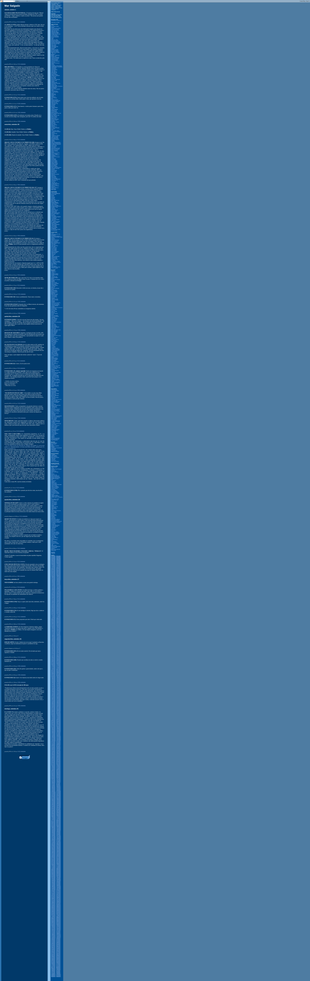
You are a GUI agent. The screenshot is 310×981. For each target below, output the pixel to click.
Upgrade (52, 436)
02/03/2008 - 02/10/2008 (56, 795)
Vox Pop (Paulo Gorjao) (55, 229)
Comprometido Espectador (56, 484)
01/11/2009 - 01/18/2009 (56, 841)
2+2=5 (52, 233)
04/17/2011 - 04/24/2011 (55, 953)
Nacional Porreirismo (55, 520)
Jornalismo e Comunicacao (56, 447)
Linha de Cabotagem (55, 326)
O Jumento (53, 347)
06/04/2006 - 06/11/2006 (56, 711)
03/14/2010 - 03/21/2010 (56, 900)
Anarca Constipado (55, 283)
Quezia (52, 151)
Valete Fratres (54, 545)
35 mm (52, 25)
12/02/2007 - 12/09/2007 (56, 787)
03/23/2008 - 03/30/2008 (56, 802)
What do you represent (55, 549)
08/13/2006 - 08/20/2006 (56, 721)
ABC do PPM (53, 194)
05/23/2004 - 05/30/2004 (56, 609)
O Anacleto (53, 344)
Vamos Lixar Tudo (54, 383)
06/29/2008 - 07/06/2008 (56, 816)
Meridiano (53, 516)
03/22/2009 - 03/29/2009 (56, 850)
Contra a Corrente (54, 205)
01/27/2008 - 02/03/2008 (56, 794)
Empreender (53, 404)
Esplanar (53, 81)
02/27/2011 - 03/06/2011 (55, 946)
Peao (52, 265)
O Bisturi (52, 345)
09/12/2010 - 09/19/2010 (56, 923)
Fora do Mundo (54, 501)
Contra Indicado (54, 69)
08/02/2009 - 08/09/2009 (56, 869)
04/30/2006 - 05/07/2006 (56, 706)
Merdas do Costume (55, 457)
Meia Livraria (53, 333)
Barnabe (52, 473)
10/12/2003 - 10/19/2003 (56, 578)
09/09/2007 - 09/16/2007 (56, 775)
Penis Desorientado (55, 461)
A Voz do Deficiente (55, 35)
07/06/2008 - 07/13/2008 (56, 817)
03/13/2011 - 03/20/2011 (55, 948)
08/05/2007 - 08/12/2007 (56, 770)
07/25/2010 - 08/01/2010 (56, 916)
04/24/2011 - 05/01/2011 (55, 954)
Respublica (53, 155)
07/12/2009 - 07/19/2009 (56, 866)
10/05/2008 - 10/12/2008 (56, 827)
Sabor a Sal (53, 362)
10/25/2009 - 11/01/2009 (56, 880)
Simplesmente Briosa (55, 429)
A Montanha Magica (55, 32)
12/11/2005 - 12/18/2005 (56, 687)
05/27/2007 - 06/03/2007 (56, 761)
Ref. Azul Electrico (54, 537)
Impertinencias (54, 211)
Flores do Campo (54, 315)
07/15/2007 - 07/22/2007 (56, 767)
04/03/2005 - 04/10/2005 (56, 652)
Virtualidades (53, 228)
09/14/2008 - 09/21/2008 (56, 824)
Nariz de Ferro (54, 126)
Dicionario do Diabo (55, 492)
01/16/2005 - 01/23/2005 (56, 642)
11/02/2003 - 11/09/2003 (55, 581)
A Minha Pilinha (54, 455)
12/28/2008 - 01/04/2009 (56, 839)
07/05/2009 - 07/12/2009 (56, 865)
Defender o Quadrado (55, 75)
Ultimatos (53, 437)
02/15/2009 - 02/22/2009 (56, 846)
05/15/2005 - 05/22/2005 (56, 658)
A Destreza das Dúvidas (56, 28)
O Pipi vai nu (53, 460)
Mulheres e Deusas (55, 339)
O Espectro (53, 524)
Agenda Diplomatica (55, 390)
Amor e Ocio (53, 44)
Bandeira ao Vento (54, 49)
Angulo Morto (53, 45)
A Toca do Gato (54, 276)
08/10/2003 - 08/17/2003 (56, 569)
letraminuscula (54, 110)
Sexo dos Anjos (54, 368)
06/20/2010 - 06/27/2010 (56, 913)
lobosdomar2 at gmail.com (56, 20)
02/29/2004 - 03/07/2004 (56, 597)
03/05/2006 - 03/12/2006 (56, 699)
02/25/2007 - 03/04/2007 (56, 748)
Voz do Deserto (54, 230)
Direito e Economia (54, 402)
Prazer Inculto (54, 145)
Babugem (53, 48)
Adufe (52, 38)
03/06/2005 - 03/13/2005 (56, 648)
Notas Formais (54, 417)
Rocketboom (53, 158)
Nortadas (53, 214)
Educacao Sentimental (55, 79)
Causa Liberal (54, 204)
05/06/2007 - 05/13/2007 (56, 758)
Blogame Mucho (54, 292)
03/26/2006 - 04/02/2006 (56, 702)
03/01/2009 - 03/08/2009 (56, 848)
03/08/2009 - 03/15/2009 (56, 849)
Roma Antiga (53, 159)
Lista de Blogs (54, 512)
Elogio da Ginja (54, 311)
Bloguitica (53, 54)
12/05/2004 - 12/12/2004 (56, 636)
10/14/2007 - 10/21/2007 (56, 780)
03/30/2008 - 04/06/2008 (56, 803)
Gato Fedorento (54, 318)
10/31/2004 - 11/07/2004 (56, 631)
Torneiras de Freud (55, 376)
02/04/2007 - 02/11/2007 (56, 745)
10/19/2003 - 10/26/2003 (56, 579)
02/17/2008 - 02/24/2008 (56, 797)
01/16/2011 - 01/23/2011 (55, 940)
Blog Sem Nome (54, 291)
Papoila (52, 356)
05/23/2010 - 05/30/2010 (56, 909)
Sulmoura (53, 175)
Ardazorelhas (53, 284)
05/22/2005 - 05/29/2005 (56, 659)
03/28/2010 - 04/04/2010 (56, 902)
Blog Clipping (53, 443)
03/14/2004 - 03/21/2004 (56, 599)
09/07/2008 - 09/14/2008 (56, 823)
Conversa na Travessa (55, 302)
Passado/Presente (54, 138)
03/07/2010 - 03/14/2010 (56, 899)
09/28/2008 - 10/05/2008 (56, 826)
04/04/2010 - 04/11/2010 (56, 903)
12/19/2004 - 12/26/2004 (56, 638)
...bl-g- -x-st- (53, 53)
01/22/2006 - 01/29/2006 (56, 693)
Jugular (52, 255)
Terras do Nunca (54, 542)
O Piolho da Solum (54, 348)
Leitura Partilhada (54, 109)
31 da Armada (54, 226)
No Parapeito (53, 342)
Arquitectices (53, 392)
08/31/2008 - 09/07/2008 (56, 822)
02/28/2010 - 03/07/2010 (56, 898)
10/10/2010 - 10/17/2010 (56, 927)
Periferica (53, 141)
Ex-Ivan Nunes (54, 247)
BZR (52, 479)
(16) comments (22, 103)
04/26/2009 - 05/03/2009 (56, 855)
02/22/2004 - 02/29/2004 (56, 596)
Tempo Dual (53, 177)
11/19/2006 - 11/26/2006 (55, 734)
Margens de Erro (54, 112)
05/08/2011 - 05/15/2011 (55, 956)
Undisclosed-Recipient (55, 382)
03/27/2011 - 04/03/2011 (55, 950)
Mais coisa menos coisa (56, 329)
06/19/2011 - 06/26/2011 (55, 962)
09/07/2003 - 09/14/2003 (56, 573)
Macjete (52, 513)
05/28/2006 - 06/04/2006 (56, 710)
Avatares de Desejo (55, 239)
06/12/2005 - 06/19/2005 (56, 662)
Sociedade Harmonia (55, 168)
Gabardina (53, 317)
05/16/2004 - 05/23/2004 (56, 608)
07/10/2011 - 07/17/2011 (55, 965)
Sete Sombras (54, 165)
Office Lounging (54, 353)
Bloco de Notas (54, 442)
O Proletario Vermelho (55, 349)
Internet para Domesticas (56, 322)
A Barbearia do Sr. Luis (55, 234)
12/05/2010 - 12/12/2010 (56, 935)
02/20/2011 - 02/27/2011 (55, 945)
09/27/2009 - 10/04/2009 (56, 877)
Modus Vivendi (54, 124)
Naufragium (53, 414)
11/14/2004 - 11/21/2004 (55, 633)
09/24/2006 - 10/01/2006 (56, 727)
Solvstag (52, 169)
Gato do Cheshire (54, 209)
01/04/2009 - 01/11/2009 (56, 840)
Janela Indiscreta (54, 506)
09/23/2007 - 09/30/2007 (56, 777)
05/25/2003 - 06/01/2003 (56, 558)
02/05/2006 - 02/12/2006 (56, 695)
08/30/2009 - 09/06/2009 (56, 873)
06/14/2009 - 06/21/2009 (56, 862)
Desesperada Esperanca (56, 206)
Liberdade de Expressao (56, 510)
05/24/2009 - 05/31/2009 (56, 859)
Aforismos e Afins (54, 39)
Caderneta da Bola (54, 397)
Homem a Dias (54, 210)
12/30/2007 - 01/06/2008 (56, 791)
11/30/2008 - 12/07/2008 (56, 835)
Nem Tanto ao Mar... (55, 213)
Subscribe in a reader (55, 22)
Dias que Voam (54, 309)
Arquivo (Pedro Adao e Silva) (56, 237)
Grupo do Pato (54, 319)
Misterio (52, 336)
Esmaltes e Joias (54, 207)
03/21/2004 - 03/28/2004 (56, 600)
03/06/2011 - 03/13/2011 (55, 947)
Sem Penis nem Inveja (55, 365)
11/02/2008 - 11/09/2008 (55, 831)
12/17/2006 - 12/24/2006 (56, 738)
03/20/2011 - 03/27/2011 (55, 949)
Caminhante (53, 480)
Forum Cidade (54, 249)
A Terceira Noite (54, 34)
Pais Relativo (53, 263)
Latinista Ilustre (54, 508)
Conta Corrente (54, 485)
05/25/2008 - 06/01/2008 (56, 811)
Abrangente (53, 235)
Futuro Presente (54, 91)
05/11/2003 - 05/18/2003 (56, 557)
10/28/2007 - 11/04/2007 (56, 782)
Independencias (54, 252)
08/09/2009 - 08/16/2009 (56, 870)
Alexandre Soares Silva (55, 41)
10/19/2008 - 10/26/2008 (56, 829)
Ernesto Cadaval (54, 313)
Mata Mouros (53, 514)
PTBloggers (53, 449)
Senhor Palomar (54, 162)
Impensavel (53, 321)
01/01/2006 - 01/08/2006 (56, 690)
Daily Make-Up (54, 72)
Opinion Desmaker (54, 354)
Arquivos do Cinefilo (55, 393)
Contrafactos (53, 68)
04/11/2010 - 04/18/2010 (56, 904)
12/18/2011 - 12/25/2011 (55, 973)
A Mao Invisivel (54, 467)
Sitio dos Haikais (54, 166)
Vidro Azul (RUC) (54, 440)
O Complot (53, 523)
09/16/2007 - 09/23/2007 (56, 776)
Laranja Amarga (54, 257)
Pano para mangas (55, 531)
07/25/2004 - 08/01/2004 (56, 617)
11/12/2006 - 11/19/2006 (55, 733)
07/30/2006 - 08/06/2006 (56, 719)
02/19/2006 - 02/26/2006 (56, 697)
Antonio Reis (53, 394)
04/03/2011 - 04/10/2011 (55, 951)
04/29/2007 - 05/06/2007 (56, 757)
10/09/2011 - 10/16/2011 (55, 968)
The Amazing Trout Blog (55, 372)
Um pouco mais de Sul (55, 380)
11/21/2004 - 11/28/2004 (55, 634)
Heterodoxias (53, 504)
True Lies (53, 181)
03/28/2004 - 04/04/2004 (56, 601)
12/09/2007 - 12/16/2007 (56, 788)
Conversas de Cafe (55, 303)
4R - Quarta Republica (55, 221)
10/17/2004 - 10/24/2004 (56, 629)
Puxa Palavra (53, 266)
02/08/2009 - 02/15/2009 (56, 845)
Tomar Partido (54, 225)
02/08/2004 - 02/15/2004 (56, 594)
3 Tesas (52, 272)
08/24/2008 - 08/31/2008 (56, 821)
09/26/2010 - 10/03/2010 (56, 925)
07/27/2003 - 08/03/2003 (56, 567)
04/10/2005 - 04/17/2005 (56, 653)
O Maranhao (53, 527)
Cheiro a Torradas (54, 299)
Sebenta (52, 364)
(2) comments (21, 285)
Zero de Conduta (54, 267)
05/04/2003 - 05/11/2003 (56, 556)
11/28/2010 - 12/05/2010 (56, 934)
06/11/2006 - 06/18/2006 (56, 712)
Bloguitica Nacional (54, 478)
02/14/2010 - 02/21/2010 (56, 896)
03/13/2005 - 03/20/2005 (56, 649)
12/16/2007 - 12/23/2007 (56, 789)
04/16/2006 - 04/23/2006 (56, 704)
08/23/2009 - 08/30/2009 (56, 872)
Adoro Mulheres (54, 456)
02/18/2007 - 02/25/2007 (56, 747)
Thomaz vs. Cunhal (55, 543)
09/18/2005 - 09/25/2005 (56, 675)
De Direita (53, 489)
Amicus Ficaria (54, 282)
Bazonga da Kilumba (55, 288)
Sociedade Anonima (55, 370)
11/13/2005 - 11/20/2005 (55, 683)
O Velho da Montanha (55, 350)
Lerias (52, 509)
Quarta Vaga (53, 536)
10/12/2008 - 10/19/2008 (56, 828)
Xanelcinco (53, 517)
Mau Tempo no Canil (55, 115)
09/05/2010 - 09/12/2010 (56, 922)
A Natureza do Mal (54, 33)
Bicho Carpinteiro (54, 241)
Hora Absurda (54, 320)
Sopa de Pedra (54, 170)
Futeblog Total (54, 406)
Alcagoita (53, 280)
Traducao (53, 553)
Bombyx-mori (53, 56)
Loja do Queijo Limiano (55, 212)
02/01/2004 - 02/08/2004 (56, 593)
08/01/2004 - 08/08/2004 (56, 618)
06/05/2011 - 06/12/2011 (55, 960)
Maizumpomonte (54, 330)
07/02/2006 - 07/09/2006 (56, 715)
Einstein (52, 494)
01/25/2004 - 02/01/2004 (56, 592)
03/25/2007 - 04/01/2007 (56, 752)
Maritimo (52, 412)
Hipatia (52, 95)
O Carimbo (53, 346)
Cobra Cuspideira (54, 245)
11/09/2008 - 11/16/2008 (55, 832)
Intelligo (52, 505)
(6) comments (22, 301)
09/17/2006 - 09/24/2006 (56, 726)
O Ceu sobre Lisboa (55, 130)
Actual (52, 37)
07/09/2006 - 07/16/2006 (56, 716)
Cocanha (53, 64)
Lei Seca (52, 108)
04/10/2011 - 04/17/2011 (55, 952)
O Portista (53, 422)
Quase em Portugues (55, 149)
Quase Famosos (54, 150)
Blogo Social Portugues (55, 242)
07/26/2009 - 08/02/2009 (56, 868)
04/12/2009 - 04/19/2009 (56, 853)
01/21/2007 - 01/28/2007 (56, 743)
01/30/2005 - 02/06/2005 (56, 644)
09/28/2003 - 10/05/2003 (56, 576)
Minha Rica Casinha (55, 121)
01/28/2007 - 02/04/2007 (56, 744)
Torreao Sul (53, 180)
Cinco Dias (53, 244)
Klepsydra (53, 106)
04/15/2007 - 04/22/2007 (56, 755)
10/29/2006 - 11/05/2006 (56, 732)
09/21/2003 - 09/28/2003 (56, 575)
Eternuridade (53, 88)
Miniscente (53, 122)
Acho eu (52, 196)
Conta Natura (53, 67)
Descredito (53, 246)
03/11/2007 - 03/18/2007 (56, 750)
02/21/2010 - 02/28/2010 (56, 897)
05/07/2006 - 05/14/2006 (56, 707)
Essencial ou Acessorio (55, 83)
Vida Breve (53, 186)
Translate (53, 552)
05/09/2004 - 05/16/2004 (56, 607)
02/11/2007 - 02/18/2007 (56, 746)
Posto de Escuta (54, 534)
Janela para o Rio (54, 103)
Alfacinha (53, 281)
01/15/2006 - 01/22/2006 (56, 692)
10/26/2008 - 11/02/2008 (56, 830)
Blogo (52, 444)
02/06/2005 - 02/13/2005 (56, 645)
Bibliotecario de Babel (55, 52)
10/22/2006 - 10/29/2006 (56, 731)
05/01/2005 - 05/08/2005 (56, 656)
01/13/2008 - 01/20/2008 (56, 792)
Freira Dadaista (54, 503)
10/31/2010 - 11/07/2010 (56, 930)
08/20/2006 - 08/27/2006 (56, 722)
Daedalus (53, 306)
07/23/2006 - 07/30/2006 (56, 718)
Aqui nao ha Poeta (54, 471)
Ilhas (52, 98)
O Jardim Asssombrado (55, 131)
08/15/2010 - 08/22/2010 (56, 919)
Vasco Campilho (54, 227)
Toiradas (52, 435)
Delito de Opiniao (54, 74)
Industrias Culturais (55, 101)
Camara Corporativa (55, 57)
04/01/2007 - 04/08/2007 (56, 753)
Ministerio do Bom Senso (56, 335)
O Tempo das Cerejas (55, 261)
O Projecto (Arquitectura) (56, 423)
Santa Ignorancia (54, 363)
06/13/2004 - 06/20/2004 (56, 612)
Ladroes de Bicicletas (55, 256)
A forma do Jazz (54, 389)
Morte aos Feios (54, 337)
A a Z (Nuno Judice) (55, 26)
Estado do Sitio (54, 85)
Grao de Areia (54, 250)
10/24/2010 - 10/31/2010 (56, 929)
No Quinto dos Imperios (55, 522)
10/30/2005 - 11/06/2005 (56, 681)
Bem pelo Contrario (55, 51)
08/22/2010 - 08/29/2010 (56, 920)
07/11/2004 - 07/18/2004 (56, 616)
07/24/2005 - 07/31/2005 (56, 668)
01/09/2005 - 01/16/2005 (56, 641)
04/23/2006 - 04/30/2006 (56, 705)
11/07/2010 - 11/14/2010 (55, 931)
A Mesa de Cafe (54, 31)
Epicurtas (53, 312)
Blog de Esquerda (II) (55, 476)
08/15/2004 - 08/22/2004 (56, 620)
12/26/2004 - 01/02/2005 (56, 639)
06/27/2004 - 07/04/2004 (56, 614)
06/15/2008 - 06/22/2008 (56, 814)
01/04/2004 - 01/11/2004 (56, 589)
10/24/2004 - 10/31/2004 (56, 630)
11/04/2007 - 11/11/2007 (55, 783)
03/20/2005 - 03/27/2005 (56, 650)
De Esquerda (53, 490)
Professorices (54, 146)
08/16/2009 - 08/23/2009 (56, 871)
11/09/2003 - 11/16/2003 (55, 582)
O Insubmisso (54, 217)
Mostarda (53, 125)
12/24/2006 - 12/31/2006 (56, 739)
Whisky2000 (53, 550)
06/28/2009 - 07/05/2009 (56, 864)
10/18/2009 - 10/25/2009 (56, 879)
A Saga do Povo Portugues (56, 469)
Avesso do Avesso (54, 240)
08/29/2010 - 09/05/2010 (56, 921)
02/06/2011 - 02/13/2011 (55, 943)
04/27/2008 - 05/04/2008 (56, 807)
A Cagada (53, 454)
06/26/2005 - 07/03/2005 (56, 664)
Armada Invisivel (54, 285)
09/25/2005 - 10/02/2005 (56, 676)
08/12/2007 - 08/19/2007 (56, 771)
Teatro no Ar (53, 431)
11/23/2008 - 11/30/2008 (55, 834)
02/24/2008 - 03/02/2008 (56, 798)
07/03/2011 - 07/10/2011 (55, 964)
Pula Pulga (53, 535)
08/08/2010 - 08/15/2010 (56, 918)
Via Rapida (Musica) (55, 439)
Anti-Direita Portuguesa (55, 236)
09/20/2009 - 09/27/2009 (56, 876)
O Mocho (53, 132)
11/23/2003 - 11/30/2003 (55, 584)
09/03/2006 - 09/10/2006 (56, 724)
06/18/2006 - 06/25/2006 (56, 713)
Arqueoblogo (53, 391)
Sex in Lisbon (53, 428)
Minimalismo (53, 334)
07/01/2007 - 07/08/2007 (56, 765)
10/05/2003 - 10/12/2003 (56, 577)
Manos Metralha (54, 331)
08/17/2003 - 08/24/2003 (56, 570)
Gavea (52, 92)
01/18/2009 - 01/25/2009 (56, 842)
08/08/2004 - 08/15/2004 (56, 619)
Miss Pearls (53, 123)
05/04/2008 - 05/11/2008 (56, 808)
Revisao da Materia (55, 361)
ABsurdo (52, 470)
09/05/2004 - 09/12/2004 (56, 623)
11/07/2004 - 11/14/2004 (55, 632)
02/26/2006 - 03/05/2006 (56, 698)
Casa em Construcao (55, 61)
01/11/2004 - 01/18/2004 (56, 590)
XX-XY (52, 386)
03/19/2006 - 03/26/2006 (56, 701)
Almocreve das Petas (55, 43)
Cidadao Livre (54, 482)
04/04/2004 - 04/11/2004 (56, 602)
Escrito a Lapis (54, 80)
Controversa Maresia (55, 304)
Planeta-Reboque (54, 358)
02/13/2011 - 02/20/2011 (55, 944)
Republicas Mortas (54, 222)
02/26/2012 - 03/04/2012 (56, 976)
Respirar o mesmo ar (55, 425)
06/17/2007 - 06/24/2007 (56, 763)
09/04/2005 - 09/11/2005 (56, 674)
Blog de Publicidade (55, 395)
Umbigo (52, 381)
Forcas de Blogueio (55, 316)
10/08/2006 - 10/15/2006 (56, 729)
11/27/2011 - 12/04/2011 (55, 971)
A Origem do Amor (54, 274)
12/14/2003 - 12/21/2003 (56, 587)
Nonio (52, 129)
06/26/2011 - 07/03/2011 (55, 963)
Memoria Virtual (54, 120)
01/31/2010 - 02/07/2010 (56, 894)
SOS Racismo (54, 172)
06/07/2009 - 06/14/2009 (56, 861)
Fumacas (53, 208)
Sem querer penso (54, 366)
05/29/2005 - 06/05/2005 (56, 660)
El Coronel (53, 310)
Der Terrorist (53, 76)
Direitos (52, 403)
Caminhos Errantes (55, 203)
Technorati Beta (54, 450)
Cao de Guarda (54, 295)
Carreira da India (54, 60)
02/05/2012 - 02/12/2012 (56, 975)
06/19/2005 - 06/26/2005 (56, 663)
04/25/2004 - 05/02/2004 (56, 605)
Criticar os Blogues (55, 486)
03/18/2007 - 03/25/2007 (56, 751)
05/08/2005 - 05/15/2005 (56, 657)
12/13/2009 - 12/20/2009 (56, 887)
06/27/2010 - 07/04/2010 (56, 914)
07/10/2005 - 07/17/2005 (56, 666)
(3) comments (21, 139)
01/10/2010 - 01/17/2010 (56, 891)
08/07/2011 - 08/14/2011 (55, 966)
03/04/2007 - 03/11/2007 (56, 749)
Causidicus (53, 398)
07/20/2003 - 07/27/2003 (56, 566)
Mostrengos (53, 338)
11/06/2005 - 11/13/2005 (55, 682)
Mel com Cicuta (54, 117)
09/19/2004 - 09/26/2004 (56, 625)
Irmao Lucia (53, 253)
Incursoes (53, 408)
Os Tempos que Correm (56, 262)
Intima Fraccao (54, 102)
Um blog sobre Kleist (55, 183)
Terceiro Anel (53, 432)
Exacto (52, 314)
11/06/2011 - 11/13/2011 (55, 970)
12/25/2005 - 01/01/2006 (56, 689)
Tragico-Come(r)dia (55, 377)
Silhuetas (53, 369)
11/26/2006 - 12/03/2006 (56, 735)
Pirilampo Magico (54, 357)
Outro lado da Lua (54, 355)
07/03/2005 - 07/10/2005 (56, 665)
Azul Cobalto (53, 47)
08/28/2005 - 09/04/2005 (56, 673)
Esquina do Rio (54, 82)
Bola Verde (53, 396)
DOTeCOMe (53, 78)
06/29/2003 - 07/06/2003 (56, 563)
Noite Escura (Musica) (55, 416)
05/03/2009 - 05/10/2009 (56, 856)
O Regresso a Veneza (55, 135)
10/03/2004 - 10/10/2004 (56, 627)
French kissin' (54, 248)
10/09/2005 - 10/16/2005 (56, 678)
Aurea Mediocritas (54, 46)
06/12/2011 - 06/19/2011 (55, 961)
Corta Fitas (53, 70)
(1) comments (21, 22)
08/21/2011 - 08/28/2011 (55, 967)
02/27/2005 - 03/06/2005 (56, 647)
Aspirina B (53, 238)
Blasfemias (53, 199)
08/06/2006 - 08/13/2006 (56, 720)
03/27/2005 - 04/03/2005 (56, 651)
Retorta (52, 157)
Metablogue (53, 413)
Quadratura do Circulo (55, 148)
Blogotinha (53, 293)
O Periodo (53, 459)
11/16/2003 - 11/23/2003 (55, 583)
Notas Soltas (53, 215)
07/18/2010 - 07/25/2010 (56, 915)
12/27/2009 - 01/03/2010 (56, 889)
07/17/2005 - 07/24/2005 (56, 667)
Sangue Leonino (54, 426)
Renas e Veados (54, 153)
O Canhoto (53, 260)
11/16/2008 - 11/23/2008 (55, 833)
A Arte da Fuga (54, 192)
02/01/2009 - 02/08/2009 (56, 844)
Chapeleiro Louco (54, 298)
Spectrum (53, 173)
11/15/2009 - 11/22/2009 (55, 883)
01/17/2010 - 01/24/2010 (56, 892)
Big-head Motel (54, 290)
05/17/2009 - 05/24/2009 (56, 858)
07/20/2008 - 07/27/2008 (56, 819)
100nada (52, 270)
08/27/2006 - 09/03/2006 (56, 723)
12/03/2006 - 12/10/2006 (56, 736)
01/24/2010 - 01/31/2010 (56, 893)
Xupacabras (53, 188)
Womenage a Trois (55, 384)
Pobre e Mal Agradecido (55, 142)
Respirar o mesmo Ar (55, 154)
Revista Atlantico (54, 539)
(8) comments (21, 184)
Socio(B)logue (54, 541)
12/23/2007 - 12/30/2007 (56, 790)
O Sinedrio (53, 528)
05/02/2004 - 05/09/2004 (56, 606)
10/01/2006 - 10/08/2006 (56, 728)
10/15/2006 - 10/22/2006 (56, 730)
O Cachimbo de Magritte (56, 216)
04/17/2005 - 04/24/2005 (56, 654)
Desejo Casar (54, 308)
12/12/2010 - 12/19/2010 (56, 936)
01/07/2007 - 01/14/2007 (56, 741)
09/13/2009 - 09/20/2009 (56, 875)
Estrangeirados (54, 87)
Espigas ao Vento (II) (55, 496)
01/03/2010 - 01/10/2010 (56, 890)
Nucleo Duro (53, 343)
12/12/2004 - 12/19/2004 (56, 637)
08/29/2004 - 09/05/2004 (56, 622)
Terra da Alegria (54, 178)
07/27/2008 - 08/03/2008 (56, 820)
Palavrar (52, 530)
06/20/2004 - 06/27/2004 (56, 613)
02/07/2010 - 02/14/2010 (56, 895)
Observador (53, 220)
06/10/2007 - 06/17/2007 (56, 762)
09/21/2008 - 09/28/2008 (56, 825)
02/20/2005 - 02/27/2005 (56, 646)
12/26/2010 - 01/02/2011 (56, 937)
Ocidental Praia (54, 352)
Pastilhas (53, 140)
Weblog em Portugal (55, 451)
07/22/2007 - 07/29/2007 (56, 768)
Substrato (53, 371)
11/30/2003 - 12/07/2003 (56, 585)
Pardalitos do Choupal (55, 421)
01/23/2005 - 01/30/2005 (56, 643)
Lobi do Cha (53, 327)
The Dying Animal (54, 373)
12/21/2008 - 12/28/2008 (56, 838)
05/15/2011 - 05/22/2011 (55, 957)
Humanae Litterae (54, 99)
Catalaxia (53, 481)
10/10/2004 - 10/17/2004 (56, 628)
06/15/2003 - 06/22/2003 (56, 561)
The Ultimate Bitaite (55, 375)
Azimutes (53, 198)
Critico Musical (54, 71)
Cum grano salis (54, 400)
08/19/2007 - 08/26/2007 (56, 772)
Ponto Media (53, 448)
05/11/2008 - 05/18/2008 (56, 809)
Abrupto (52, 195)
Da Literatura (53, 73)
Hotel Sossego (54, 97)
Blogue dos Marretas (55, 200)
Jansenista (53, 104)
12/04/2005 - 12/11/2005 (56, 686)
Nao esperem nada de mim (56, 521)
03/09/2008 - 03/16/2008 (56, 800)
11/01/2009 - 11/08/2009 (55, 881)
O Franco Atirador (54, 526)
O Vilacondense (54, 351)
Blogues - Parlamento (55, 55)
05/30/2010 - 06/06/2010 (56, 910)
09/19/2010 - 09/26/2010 (56, 924)
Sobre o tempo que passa (56, 167)
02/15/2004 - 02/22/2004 (56, 595)
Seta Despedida (54, 164)
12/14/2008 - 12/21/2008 (56, 837)
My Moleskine (54, 340)
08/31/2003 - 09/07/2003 (56, 572)
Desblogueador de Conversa (56, 307)
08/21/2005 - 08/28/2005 (56, 672)
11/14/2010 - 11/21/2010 (55, 932)
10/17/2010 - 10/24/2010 (56, 928)
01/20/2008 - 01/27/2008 (56, 793)
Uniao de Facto (54, 184)
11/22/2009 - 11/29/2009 (55, 884)
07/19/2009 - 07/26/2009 (56, 867)
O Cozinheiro (53, 419)
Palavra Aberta (54, 264)
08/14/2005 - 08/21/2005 (56, 671)
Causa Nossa (54, 243)
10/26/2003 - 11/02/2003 (56, 580)
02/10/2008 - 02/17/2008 (56, 796)
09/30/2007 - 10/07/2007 (56, 778)
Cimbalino (53, 301)
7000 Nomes (53, 271)
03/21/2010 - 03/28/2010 (56, 901)
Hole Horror (53, 96)
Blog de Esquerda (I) (55, 475)
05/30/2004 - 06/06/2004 (56, 610)
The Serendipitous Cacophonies (54, 434)
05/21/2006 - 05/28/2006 (56, 709)
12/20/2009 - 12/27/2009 (56, 888)
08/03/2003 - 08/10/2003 (56, 568)
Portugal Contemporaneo (56, 143)
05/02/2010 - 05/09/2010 (56, 907)
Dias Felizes (53, 77)
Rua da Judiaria (54, 161)
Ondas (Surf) (53, 424)
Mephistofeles (54, 515)
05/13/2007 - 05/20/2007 (56, 759)
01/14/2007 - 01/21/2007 (56, 742)
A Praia (52, 468)
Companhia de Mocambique (56, 65)
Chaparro (53, 297)
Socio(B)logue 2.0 (54, 430)
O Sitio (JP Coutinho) (55, 219)
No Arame (53, 128)
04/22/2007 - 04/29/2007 (56, 756)
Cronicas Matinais (54, 305)
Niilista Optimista (54, 341)
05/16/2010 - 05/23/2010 (56, 908)
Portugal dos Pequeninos (56, 144)
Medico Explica (54, 116)
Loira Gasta (53, 328)
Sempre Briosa (54, 427)
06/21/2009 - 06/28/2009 (56, 863)
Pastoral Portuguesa (55, 139)
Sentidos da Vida (54, 163)
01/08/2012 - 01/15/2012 (56, 974)
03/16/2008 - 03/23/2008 (56, 801)
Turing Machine (54, 182)
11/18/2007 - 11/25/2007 (55, 785)
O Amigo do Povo (54, 259)
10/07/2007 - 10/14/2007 (56, 779)
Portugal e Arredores (55, 533)
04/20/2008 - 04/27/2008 (56, 806)
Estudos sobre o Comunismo (56, 86)
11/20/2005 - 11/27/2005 (55, 684)
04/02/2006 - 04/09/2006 (56, 703)
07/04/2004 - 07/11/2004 (56, 615)
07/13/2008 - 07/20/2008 (56, 818)
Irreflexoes (53, 254)
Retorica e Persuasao (55, 156)
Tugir (52, 544)
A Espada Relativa (54, 273)
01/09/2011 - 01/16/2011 (55, 939)
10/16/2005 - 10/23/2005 (56, 679)
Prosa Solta (53, 147)
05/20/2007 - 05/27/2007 (56, 760)
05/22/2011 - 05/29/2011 (55, 958)
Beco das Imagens (54, 50)
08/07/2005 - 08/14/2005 (56, 670)
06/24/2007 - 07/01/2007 (56, 764)
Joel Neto (53, 105)
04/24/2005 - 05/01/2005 (56, 655)
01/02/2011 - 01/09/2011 (55, 938)
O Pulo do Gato (54, 133)
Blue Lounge (53, 201)
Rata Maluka (53, 360)
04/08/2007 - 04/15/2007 (56, 754)
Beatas (52, 289)
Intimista (52, 323)
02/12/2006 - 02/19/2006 (56, 696)
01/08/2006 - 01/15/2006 (56, 691)
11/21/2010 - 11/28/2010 (55, 933)
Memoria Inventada (55, 119)
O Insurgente (53, 218)
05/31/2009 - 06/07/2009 (56, 860)
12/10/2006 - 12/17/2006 (56, 737)
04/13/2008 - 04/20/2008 (56, 805)
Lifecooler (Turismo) (55, 410)
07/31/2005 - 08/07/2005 (56, 669)
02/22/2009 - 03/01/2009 (56, 847)
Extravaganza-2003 (55, 499)
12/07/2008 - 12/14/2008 (56, 836)
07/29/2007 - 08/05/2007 (56, 769)
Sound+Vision (53, 171)
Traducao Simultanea (55, 224)
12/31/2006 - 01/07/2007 (56, 740)
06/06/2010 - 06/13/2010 (56, 911)
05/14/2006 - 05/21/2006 (56, 708)
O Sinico (52, 134)
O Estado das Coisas (55, 525)
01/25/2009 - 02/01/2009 (56, 843)
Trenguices (53, 378)
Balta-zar (53, 287)
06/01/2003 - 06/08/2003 (56, 559)
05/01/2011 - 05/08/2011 (55, 955)
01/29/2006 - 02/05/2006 (56, 694)
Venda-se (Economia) (55, 438)
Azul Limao (53, 286)
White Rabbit (53, 189)
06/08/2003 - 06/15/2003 (56, 560)
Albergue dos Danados (55, 279)
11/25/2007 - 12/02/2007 (56, 786)
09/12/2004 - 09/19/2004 (56, 624)
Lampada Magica (54, 107)
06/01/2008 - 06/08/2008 (56, 812)
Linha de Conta (54, 258)
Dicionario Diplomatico (55, 401)
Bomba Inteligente (54, 202)
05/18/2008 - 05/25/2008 (56, 810)
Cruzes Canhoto (54, 488)
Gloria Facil (53, 93)
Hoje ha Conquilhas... (55, 251)
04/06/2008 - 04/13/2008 (56, 804)
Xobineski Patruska (55, 385)
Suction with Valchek (55, 174)
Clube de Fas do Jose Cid (56, 399)
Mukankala (53, 518)
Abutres (52, 278)
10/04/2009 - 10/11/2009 (56, 878)
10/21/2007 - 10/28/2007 (56, 781)
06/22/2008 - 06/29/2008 (56, 815)
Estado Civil (53, 84)
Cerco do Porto (54, 296)
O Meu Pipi (53, 458)
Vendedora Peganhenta (55, 546)
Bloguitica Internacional (55, 477)
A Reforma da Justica (55, 152)
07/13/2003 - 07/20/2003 (56, 565)
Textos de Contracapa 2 (56, 179)
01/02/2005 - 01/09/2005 (56, 640)
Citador (52, 63)
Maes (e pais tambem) (55, 411)
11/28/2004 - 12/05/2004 (56, 635)
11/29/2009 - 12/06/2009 (56, 885)
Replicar (52, 538)
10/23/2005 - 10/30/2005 (56, 680)
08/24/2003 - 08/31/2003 (56, 571)
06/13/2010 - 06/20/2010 (56, 912)
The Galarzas (54, 374)
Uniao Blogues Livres (55, 464)
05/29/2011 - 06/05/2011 (55, 959)
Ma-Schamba (53, 114)
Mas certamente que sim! (56, 113)
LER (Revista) (54, 111)
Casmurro (53, 62)
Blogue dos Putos (54, 294)
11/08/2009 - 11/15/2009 (55, 882)
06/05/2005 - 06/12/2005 (56, 661)
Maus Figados (54, 332)
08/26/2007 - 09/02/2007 (56, 773)
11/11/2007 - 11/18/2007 (55, 784)
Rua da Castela (54, 160)
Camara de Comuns (55, 58)
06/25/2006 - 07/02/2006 (56, 714)
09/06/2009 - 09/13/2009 (56, 874)
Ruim (52, 540)
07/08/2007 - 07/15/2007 (56, 766)
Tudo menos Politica (55, 379)
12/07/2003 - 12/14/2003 (56, 586)
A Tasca (52, 275)
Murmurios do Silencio (55, 519)
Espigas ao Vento (54, 495)
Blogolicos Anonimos (55, 445)
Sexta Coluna (53, 223)
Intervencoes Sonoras (55, 409)
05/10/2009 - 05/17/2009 (56, 857)
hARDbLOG (53, 94)
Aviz (52, 472)
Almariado (53, 197)
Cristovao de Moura (55, 487)
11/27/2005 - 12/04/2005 (56, 685)
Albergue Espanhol (54, 40)
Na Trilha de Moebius (55, 127)
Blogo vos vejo (54, 474)
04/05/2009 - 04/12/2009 (56, 852)
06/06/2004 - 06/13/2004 (56, 611)
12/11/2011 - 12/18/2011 (55, 972)
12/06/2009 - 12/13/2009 (56, 886)
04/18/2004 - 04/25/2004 (56, 604)
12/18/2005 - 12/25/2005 (56, 688)
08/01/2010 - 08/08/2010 (56, 917)
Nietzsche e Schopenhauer (56, 415)
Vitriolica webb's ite (54, 187)
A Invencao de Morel (55, 30)
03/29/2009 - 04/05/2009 (56, 851)
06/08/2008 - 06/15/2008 (56, 813)
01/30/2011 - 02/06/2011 (55, 942)
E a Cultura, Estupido (55, 493)
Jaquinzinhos (53, 507)
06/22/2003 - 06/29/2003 (56, 562)
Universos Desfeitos (55, 185)
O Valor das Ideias (54, 136)
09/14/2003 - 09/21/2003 (56, 574)
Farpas (52, 500)
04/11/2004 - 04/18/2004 (56, 603)
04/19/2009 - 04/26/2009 (56, 854)
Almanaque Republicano (56, 42)
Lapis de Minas (54, 325)
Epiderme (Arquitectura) (55, 405)
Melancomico (53, 118)
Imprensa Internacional (55, 100)
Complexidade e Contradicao (56, 66)
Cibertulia (53, 300)
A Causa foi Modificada (55, 193)
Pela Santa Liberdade (55, 532)
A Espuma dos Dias (55, 29)
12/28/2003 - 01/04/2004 (56, 588)
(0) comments (22, 112)
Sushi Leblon (53, 176)
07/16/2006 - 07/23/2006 (56, 717)
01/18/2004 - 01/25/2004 (56, 591)
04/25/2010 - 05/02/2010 (56, 906)
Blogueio (52, 446)
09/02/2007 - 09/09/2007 (56, 774)
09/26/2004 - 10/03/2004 (56, 626)
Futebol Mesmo (54, 407)
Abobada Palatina (54, 277)
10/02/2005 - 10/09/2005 (56, 677)
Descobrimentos (54, 491)
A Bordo (52, 27)
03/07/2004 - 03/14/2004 (56, 598)
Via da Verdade (54, 547)
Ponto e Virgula (54, 359)
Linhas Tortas (53, 511)
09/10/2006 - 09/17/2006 (56, 725)
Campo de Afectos (54, 59)
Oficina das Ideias (54, 137)
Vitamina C (53, 548)
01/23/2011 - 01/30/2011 (55, 941)
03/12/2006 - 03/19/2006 (56, 700)
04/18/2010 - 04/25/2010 (56, 905)
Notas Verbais (54, 418)
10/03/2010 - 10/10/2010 (56, 926)
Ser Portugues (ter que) (55, 367)
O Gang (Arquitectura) (55, 420)
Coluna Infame (54, 483)
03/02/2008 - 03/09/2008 (56, 799)
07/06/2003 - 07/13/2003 (56, 564)
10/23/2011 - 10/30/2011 (55, 969)
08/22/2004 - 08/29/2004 (56, 621)
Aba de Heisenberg (55, 36)
